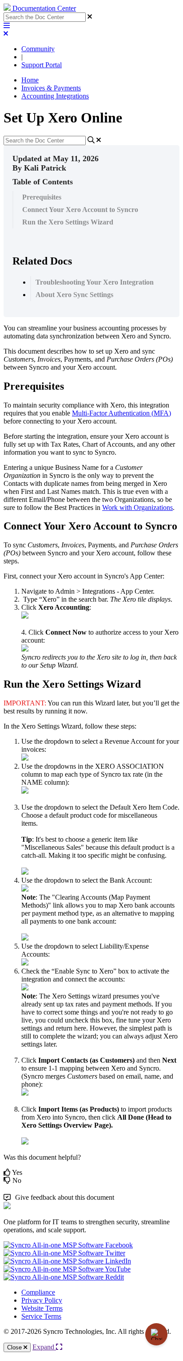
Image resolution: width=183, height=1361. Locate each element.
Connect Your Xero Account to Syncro (80, 209)
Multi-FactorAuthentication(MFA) (121, 413)
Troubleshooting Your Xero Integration (95, 282)
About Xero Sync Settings (74, 294)
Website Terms (42, 1308)
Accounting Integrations (55, 96)
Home (30, 80)
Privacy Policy (41, 1300)
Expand (44, 1347)
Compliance (38, 1292)
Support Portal (41, 65)
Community (38, 49)
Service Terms (41, 1316)
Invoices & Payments (51, 88)
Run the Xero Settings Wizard (67, 222)
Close (15, 1347)
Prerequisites (41, 197)
